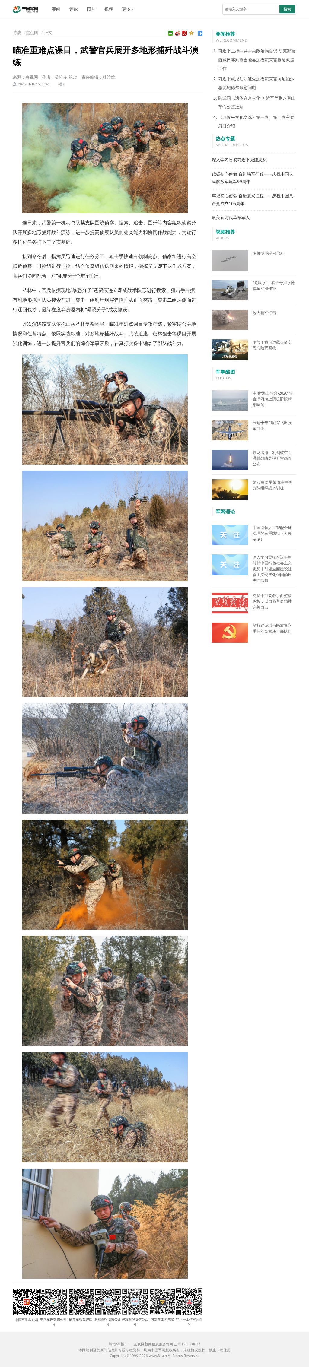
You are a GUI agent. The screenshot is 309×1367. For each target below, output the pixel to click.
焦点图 (32, 32)
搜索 (287, 8)
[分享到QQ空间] (191, 33)
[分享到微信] (170, 33)
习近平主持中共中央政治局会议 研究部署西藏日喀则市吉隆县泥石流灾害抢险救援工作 (256, 59)
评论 (73, 9)
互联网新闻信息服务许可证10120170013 (167, 1343)
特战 (17, 32)
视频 (108, 9)
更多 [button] (126, 9)
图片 (91, 9)
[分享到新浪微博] (177, 33)
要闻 (56, 9)
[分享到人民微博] (184, 33)
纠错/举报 (116, 1343)
